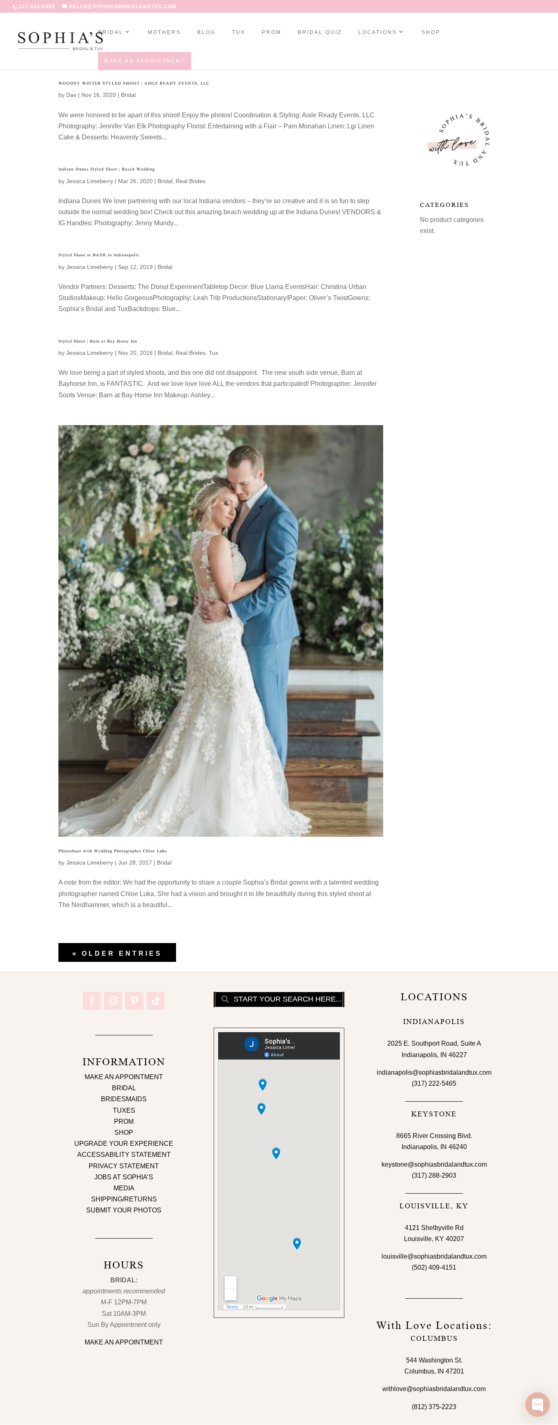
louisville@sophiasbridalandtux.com (434, 1256)
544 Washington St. (434, 1360)
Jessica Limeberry (89, 181)
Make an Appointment (144, 61)
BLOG (206, 32)
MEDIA (124, 1188)
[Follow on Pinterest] (134, 1001)
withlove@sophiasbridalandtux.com (434, 1388)
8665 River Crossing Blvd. (434, 1135)
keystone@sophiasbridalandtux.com (434, 1164)
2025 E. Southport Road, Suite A (434, 1043)
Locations (377, 32)
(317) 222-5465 (434, 1083)
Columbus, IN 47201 (434, 1371)
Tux (213, 353)
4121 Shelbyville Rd (434, 1227)
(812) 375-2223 (434, 1406)
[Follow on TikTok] (156, 1001)
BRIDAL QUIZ (320, 32)
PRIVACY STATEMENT (124, 1166)
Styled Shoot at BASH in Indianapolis (98, 255)
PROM (271, 32)
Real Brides (190, 181)
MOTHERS (164, 32)
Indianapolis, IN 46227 (434, 1054)
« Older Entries (117, 953)
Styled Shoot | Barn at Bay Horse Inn (97, 341)
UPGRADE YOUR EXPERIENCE (123, 1143)
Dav (71, 95)
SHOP (431, 32)
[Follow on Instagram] (113, 1001)
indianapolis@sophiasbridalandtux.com (434, 1072)
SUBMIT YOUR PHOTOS (123, 1210)
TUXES (124, 1110)
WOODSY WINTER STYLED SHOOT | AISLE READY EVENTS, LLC (134, 83)
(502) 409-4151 (434, 1267)
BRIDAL (124, 1087)
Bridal (110, 32)
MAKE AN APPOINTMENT (124, 1076)
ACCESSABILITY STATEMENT (124, 1154)
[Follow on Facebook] (92, 1001)
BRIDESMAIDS (124, 1099)
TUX (239, 32)
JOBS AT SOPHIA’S (123, 1177)
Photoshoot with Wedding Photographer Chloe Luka (112, 851)
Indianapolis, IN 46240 (434, 1146)
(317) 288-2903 (434, 1175)
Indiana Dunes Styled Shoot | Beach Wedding (106, 169)
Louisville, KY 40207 (434, 1238)
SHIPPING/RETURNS (124, 1199)
